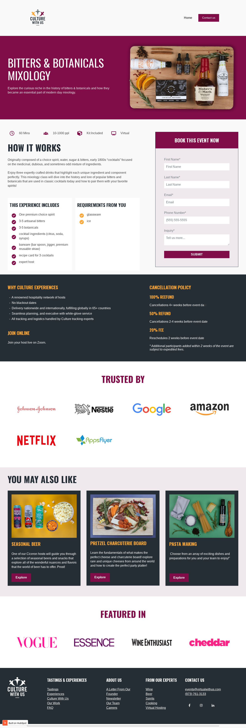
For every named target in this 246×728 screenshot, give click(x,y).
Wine (149, 689)
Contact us (208, 17)
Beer (149, 694)
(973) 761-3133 (195, 694)
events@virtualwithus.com (203, 689)
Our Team (113, 703)
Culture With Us (58, 698)
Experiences (55, 694)
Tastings (52, 689)
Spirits (150, 698)
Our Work (53, 703)
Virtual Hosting (156, 707)
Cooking (151, 703)
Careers (111, 707)
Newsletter (113, 698)
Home (188, 17)
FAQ (50, 707)
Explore (21, 577)
